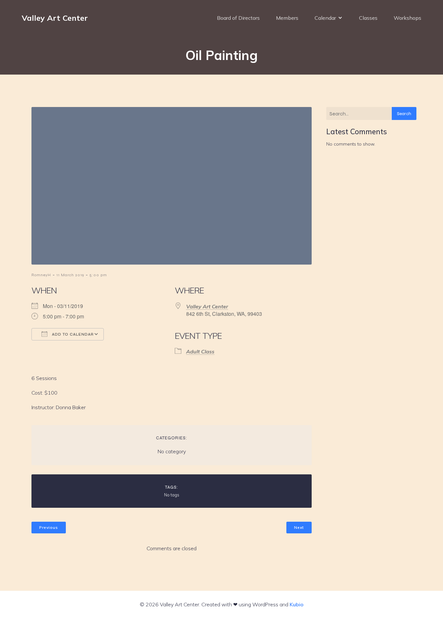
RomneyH (41, 275)
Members (287, 18)
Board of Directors (238, 18)
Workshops (407, 18)
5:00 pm (98, 275)
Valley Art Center (207, 306)
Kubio (297, 604)
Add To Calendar (72, 334)
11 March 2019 (70, 275)
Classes (368, 18)
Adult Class (200, 351)
